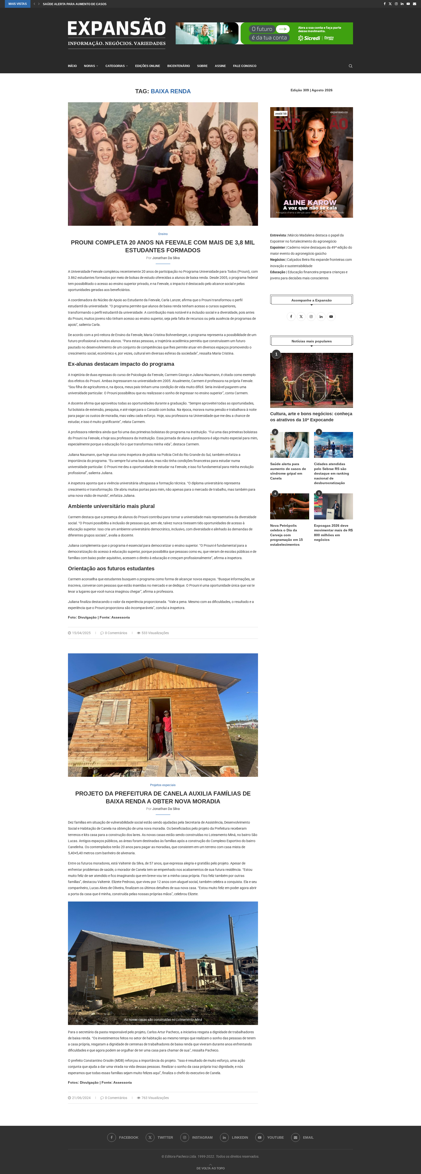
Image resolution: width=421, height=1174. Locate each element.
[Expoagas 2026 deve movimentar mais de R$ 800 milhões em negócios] (333, 506)
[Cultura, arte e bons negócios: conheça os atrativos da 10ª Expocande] (311, 380)
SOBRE (202, 66)
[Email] (414, 4)
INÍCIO (72, 66)
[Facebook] (384, 4)
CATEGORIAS (115, 66)
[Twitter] (390, 4)
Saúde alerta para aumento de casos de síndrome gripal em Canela (288, 471)
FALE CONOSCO (244, 66)
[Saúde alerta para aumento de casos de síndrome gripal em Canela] (289, 445)
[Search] (350, 66)
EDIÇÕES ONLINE (147, 66)
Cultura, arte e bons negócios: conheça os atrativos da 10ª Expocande (311, 416)
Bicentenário (178, 66)
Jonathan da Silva (166, 258)
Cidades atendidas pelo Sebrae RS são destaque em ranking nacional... (103, 4)
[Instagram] (396, 4)
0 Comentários (116, 633)
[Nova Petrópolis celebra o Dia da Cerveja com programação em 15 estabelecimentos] (289, 506)
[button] (34, 4)
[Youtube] (408, 4)
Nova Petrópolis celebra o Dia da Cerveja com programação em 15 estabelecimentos (286, 535)
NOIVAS (89, 66)
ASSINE (220, 66)
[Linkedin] (402, 4)
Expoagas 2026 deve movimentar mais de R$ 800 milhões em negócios (333, 533)
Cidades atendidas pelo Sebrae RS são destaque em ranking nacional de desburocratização (331, 473)
